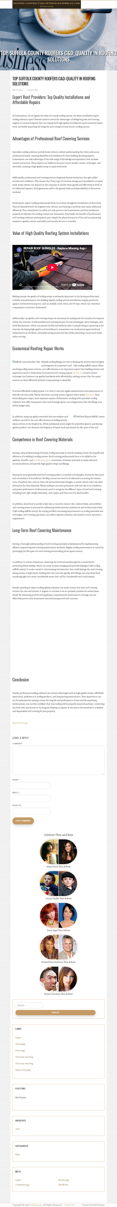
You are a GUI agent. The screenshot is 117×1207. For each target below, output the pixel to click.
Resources (90, 394)
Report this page (20, 723)
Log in (18, 1037)
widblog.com (36, 1205)
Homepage (20, 1044)
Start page (20, 1050)
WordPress (63, 1184)
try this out (78, 373)
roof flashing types (42, 460)
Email (16, 793)
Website (16, 805)
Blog (36, 90)
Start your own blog (24, 1057)
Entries (63, 1180)
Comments (22, 1184)
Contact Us (69, 1205)
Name (16, 780)
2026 (17, 1129)
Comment (17, 744)
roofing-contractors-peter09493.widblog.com (46, 3)
